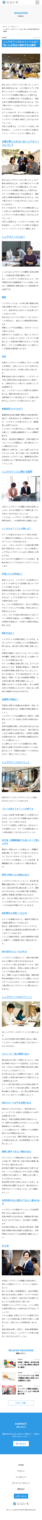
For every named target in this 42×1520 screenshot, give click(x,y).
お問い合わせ (21, 1496)
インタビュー (21, 1477)
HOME (21, 1465)
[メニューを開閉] (37, 2)
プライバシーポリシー (21, 1483)
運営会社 (21, 1489)
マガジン (13, 27)
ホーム (5, 27)
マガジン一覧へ (21, 1403)
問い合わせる (21, 1444)
